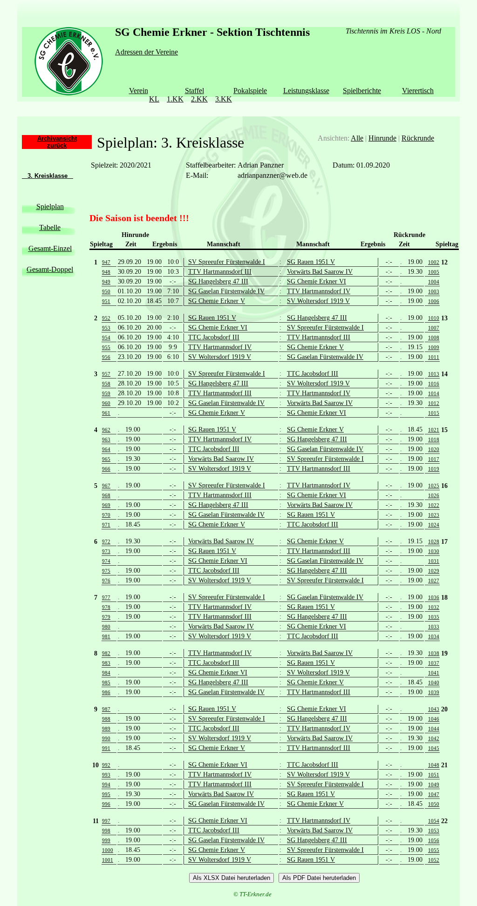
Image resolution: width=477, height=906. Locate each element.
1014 (433, 393)
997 (106, 821)
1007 (433, 328)
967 (106, 485)
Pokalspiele (250, 91)
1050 (433, 804)
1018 (433, 439)
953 (106, 328)
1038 (433, 653)
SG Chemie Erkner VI (316, 281)
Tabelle (50, 227)
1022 (433, 505)
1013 (433, 374)
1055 (433, 850)
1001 (107, 860)
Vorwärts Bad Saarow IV (320, 271)
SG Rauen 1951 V (311, 261)
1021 (433, 430)
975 (106, 571)
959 (106, 393)
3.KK (223, 99)
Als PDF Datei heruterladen (319, 877)
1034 (433, 636)
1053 (433, 830)
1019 (433, 469)
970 (106, 515)
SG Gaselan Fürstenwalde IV (226, 291)
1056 (433, 840)
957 (106, 374)
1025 (433, 485)
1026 (433, 495)
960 (106, 403)
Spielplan (50, 206)
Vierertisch (418, 91)
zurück (57, 145)
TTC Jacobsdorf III (213, 337)
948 (106, 272)
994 (106, 784)
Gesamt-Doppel (50, 269)
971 (106, 524)
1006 (433, 301)
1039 (433, 692)
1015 (433, 413)
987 (106, 709)
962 (106, 430)
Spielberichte (362, 91)
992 (106, 765)
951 (106, 301)
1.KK (175, 99)
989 (106, 728)
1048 (433, 765)
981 (106, 636)
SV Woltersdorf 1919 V (318, 300)
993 (106, 775)
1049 (433, 784)
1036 (433, 597)
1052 (433, 860)
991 (106, 748)
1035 (433, 617)
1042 (433, 738)
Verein (138, 91)
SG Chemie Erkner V (216, 300)
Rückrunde (418, 138)
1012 (433, 403)
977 (106, 597)
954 (106, 337)
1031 (433, 561)
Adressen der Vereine (146, 52)
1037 (433, 663)
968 (106, 495)
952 (106, 318)
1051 (433, 775)
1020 (433, 449)
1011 (433, 357)
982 (106, 653)
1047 (433, 794)
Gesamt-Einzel (50, 248)
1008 (433, 337)
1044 (433, 728)
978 (106, 607)
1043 (433, 709)
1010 (433, 318)
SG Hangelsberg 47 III (218, 281)
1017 (433, 459)
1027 (433, 580)
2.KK (199, 99)
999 (106, 840)
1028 (433, 541)
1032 (433, 607)
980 (106, 626)
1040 (433, 682)
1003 (433, 291)
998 (106, 830)
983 (106, 663)
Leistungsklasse (306, 91)
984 (106, 673)
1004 (433, 281)
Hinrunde (382, 138)
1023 (433, 515)
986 (106, 692)
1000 (107, 850)
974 (106, 561)
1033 (433, 626)
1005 (433, 272)
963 (106, 439)
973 (106, 551)
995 (106, 794)
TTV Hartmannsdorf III (220, 271)
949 (106, 281)
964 (106, 449)
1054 (433, 821)
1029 (433, 571)
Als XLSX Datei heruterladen (231, 877)
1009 (433, 347)
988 (106, 719)
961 (106, 413)
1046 (433, 719)
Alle (357, 138)
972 (106, 541)
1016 (433, 383)
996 (106, 804)
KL (154, 99)
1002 (433, 262)
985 (106, 682)
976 (106, 580)
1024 (433, 524)
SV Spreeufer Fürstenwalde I (226, 261)
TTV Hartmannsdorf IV (318, 291)
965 (106, 459)
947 (106, 262)
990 (106, 738)
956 (106, 357)
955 (106, 347)
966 (106, 469)
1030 (433, 551)
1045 (433, 748)
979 (106, 617)
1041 (433, 673)
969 (106, 505)
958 (106, 383)
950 (106, 291)
